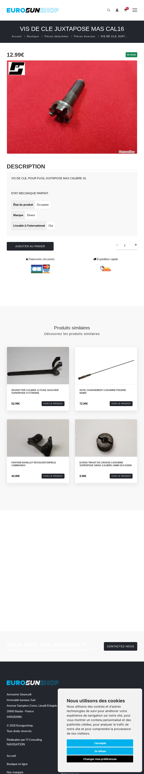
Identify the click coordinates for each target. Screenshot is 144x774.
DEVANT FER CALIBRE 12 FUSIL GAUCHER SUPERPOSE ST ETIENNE (35, 391)
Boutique (33, 36)
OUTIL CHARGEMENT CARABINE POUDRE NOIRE (103, 391)
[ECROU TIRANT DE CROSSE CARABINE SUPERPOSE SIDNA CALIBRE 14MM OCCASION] (106, 442)
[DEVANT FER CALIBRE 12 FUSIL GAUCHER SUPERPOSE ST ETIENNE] (38, 370)
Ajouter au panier (30, 246)
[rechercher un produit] (108, 10)
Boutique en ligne (17, 764)
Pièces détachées (56, 36)
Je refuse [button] (100, 751)
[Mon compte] (117, 10)
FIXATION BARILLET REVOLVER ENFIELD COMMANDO (33, 464)
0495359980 (14, 716)
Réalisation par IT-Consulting (24, 739)
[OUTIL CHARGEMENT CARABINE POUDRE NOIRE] (106, 370)
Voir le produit (53, 404)
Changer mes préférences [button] (100, 759)
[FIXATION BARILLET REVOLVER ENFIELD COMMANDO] (38, 442)
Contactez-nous (120, 646)
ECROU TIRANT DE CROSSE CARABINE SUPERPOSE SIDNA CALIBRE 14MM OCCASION (106, 464)
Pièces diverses (84, 36)
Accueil (17, 36)
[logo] (33, 10)
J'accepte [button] (100, 743)
